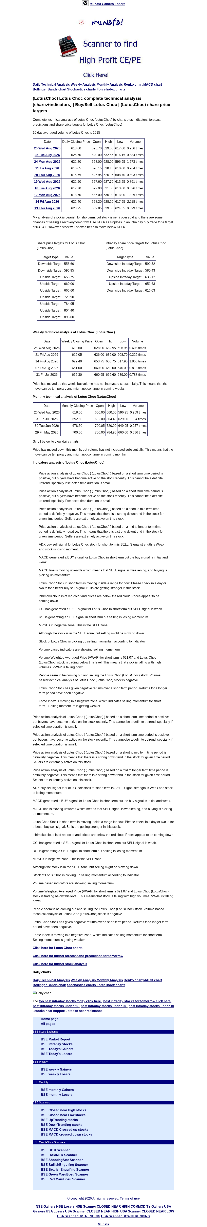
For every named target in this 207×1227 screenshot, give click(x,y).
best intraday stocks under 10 (151, 1006)
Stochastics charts (82, 89)
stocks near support (50, 1011)
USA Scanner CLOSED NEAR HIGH (92, 1211)
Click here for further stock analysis (60, 964)
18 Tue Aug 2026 (47, 188)
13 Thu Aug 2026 (47, 208)
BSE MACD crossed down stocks (66, 1134)
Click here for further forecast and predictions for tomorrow (78, 956)
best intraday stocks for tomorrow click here (137, 1001)
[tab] (85, 3)
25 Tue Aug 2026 (47, 155)
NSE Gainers (45, 1206)
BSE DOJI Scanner (55, 1150)
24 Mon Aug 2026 (47, 161)
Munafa (96, 4)
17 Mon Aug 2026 (47, 195)
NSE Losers (65, 1206)
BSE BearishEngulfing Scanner (65, 1169)
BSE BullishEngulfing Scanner (64, 1164)
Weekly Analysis (84, 84)
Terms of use (130, 1198)
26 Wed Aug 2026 (47, 148)
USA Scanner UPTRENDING (78, 1216)
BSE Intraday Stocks (57, 1044)
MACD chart (152, 84)
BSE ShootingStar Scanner (62, 1160)
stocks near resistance (85, 1011)
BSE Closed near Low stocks (63, 1115)
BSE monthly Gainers (57, 1090)
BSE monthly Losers (57, 1094)
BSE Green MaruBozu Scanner (64, 1174)
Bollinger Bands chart (49, 89)
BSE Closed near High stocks (63, 1110)
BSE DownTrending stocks (61, 1124)
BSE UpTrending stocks (59, 1120)
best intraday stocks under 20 (104, 1006)
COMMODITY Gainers (147, 1206)
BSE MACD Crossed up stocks (64, 1129)
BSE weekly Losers (56, 1074)
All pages (48, 1023)
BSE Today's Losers (56, 1054)
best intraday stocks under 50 (56, 1006)
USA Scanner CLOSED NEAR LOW (147, 1211)
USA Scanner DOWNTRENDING (125, 1216)
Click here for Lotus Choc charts (57, 948)
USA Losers (55, 1211)
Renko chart (133, 84)
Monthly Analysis (110, 84)
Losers (120, 4)
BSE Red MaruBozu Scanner (63, 1179)
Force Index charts (111, 89)
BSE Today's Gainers (57, 1049)
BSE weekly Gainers (56, 1069)
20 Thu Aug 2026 (47, 175)
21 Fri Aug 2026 (47, 168)
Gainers (108, 4)
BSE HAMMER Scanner (59, 1155)
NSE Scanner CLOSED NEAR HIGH (102, 1206)
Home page (49, 1019)
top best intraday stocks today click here (70, 1001)
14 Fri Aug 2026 (47, 201)
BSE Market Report (55, 1039)
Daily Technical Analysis (51, 84)
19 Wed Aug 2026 (47, 181)
